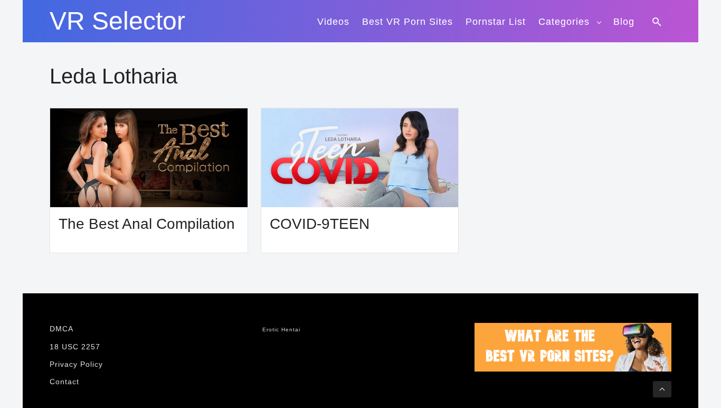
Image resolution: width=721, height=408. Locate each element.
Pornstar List (496, 21)
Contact (64, 381)
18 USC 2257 (75, 346)
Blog (623, 21)
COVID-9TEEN (319, 224)
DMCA (61, 328)
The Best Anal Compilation (147, 224)
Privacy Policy (76, 364)
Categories (564, 21)
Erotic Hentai (281, 329)
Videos (333, 21)
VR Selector (117, 21)
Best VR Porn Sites (407, 21)
